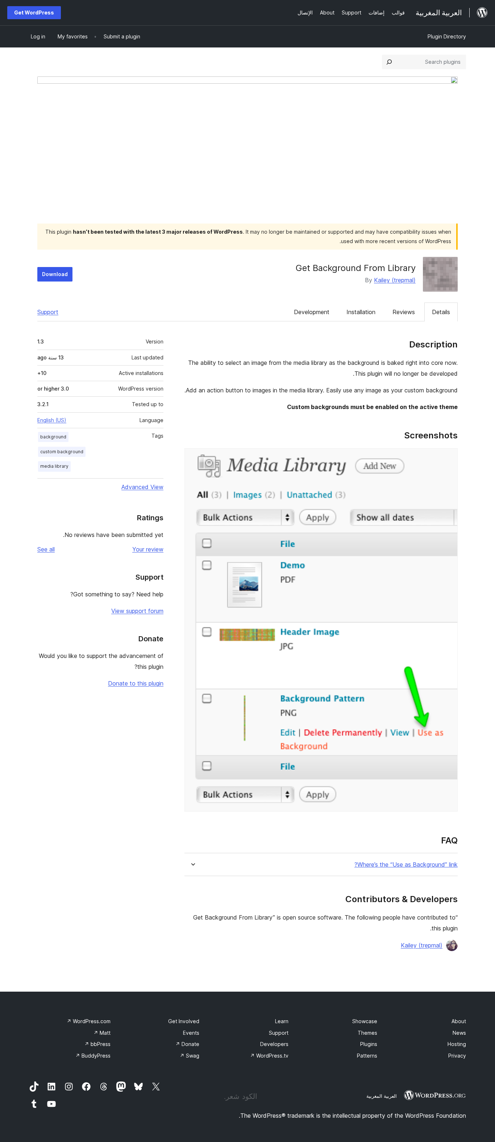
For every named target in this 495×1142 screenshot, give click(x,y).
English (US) (51, 420)
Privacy (457, 1056)
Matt (102, 1033)
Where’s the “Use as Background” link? (406, 864)
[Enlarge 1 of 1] (448, 458)
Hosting (457, 1044)
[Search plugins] (389, 62)
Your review (147, 549)
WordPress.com (89, 1021)
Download (55, 274)
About (459, 1021)
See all (46, 549)
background (53, 436)
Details (441, 312)
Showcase (364, 1021)
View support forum (137, 610)
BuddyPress (93, 1056)
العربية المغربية (381, 1096)
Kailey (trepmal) (395, 280)
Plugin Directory (447, 36)
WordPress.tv (269, 1056)
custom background (61, 451)
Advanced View (142, 487)
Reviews (403, 312)
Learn (281, 1021)
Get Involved (183, 1021)
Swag (189, 1056)
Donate (187, 1044)
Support (47, 312)
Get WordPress (34, 12)
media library (54, 466)
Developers (274, 1044)
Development (311, 312)
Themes (367, 1033)
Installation (360, 312)
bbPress (97, 1044)
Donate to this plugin (135, 683)
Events (191, 1033)
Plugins (368, 1044)
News (459, 1033)
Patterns (367, 1056)
